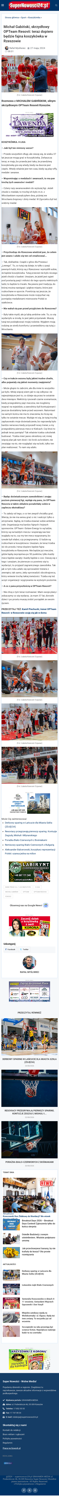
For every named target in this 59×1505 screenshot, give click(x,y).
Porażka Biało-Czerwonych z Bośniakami (26, 840)
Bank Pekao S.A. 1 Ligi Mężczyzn (18, 887)
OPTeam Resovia (40, 892)
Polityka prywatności (24, 1484)
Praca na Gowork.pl (12, 1448)
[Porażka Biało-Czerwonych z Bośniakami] (29, 1139)
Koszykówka (34, 17)
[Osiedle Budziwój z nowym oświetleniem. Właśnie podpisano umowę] (11, 1238)
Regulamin (41, 1484)
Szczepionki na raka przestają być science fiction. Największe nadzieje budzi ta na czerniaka (38, 1330)
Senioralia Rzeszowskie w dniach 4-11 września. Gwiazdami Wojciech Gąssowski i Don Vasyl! (38, 1302)
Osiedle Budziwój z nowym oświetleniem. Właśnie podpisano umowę (38, 1237)
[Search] (56, 5)
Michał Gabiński (11, 892)
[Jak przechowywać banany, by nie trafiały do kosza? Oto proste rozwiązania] (11, 1252)
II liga (37, 887)
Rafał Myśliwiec (29, 972)
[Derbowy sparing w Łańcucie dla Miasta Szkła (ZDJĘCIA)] (29, 1036)
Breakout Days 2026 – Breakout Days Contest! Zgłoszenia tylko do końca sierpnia (38, 1223)
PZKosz (8, 896)
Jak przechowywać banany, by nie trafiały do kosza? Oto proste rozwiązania (38, 1251)
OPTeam (26, 892)
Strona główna (12, 17)
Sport (23, 17)
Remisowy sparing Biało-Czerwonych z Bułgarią (29, 844)
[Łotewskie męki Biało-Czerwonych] (11, 1289)
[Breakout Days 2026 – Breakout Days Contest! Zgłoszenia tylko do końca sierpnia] (11, 1224)
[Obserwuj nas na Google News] (45, 907)
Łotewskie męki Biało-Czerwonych (38, 1285)
